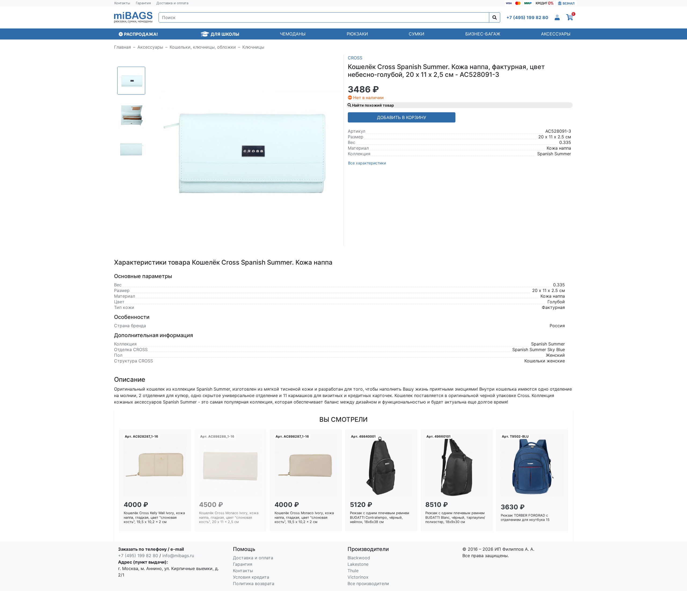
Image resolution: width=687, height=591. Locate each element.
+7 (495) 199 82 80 (138, 555)
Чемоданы (293, 34)
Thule (353, 570)
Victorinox (358, 577)
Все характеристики (367, 163)
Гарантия (143, 3)
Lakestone (358, 564)
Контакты (122, 3)
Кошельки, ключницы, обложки (203, 47)
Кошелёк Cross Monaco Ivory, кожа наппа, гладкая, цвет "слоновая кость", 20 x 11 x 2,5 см (228, 517)
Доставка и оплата (172, 3)
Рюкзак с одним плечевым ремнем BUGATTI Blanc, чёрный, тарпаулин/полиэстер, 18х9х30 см (455, 517)
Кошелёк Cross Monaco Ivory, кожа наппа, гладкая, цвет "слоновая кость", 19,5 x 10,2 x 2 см (304, 517)
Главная (122, 47)
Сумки (416, 34)
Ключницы (253, 47)
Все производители (368, 583)
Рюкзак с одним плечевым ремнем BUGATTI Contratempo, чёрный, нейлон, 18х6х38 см (379, 517)
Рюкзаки (357, 34)
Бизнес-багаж (482, 34)
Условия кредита (251, 577)
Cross (355, 57)
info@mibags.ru (178, 555)
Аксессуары (556, 34)
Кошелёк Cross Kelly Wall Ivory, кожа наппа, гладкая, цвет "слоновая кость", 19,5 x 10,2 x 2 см (154, 517)
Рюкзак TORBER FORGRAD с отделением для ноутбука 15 (525, 517)
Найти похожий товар (372, 105)
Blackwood (359, 557)
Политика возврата (253, 583)
